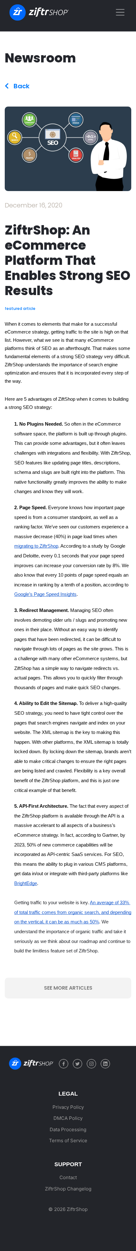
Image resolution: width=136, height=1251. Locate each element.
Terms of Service (68, 1140)
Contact (68, 1177)
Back (20, 86)
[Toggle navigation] (120, 12)
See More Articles (68, 988)
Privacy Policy (68, 1107)
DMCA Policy (68, 1118)
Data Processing (68, 1129)
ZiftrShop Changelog (68, 1189)
